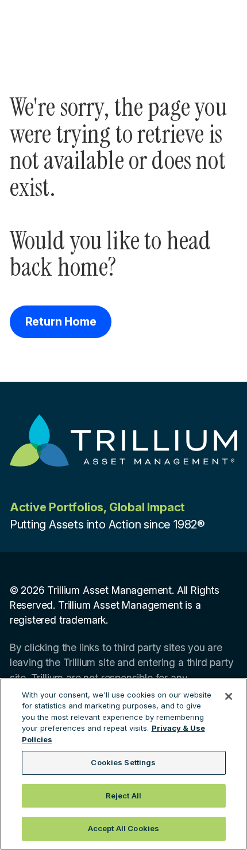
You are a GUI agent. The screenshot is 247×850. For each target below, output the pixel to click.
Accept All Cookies (123, 828)
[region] (123, 764)
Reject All (123, 795)
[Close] (228, 696)
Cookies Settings (123, 762)
